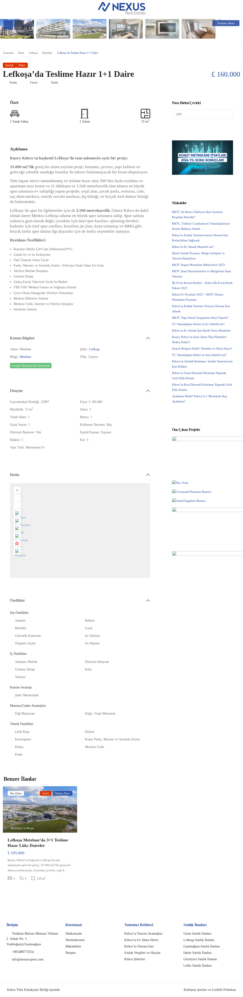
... (66, 870)
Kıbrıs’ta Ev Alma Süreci (141, 940)
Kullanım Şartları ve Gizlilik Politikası (210, 990)
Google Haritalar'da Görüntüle (30, 365)
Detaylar (16, 391)
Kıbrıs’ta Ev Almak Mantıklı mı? (193, 247)
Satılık (9, 65)
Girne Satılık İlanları (197, 933)
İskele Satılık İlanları (197, 953)
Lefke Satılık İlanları (197, 965)
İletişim (70, 953)
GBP (179, 114)
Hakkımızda (73, 933)
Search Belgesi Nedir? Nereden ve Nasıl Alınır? (202, 348)
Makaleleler (73, 946)
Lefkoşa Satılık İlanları (199, 940)
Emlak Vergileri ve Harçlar (142, 953)
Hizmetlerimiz (75, 940)
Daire (21, 53)
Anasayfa (8, 53)
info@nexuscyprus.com (27, 959)
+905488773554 (23, 952)
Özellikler (17, 600)
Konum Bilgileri (22, 338)
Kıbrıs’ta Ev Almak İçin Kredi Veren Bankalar (201, 330)
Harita (14, 475)
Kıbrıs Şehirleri (134, 959)
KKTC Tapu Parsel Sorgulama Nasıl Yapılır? (200, 317)
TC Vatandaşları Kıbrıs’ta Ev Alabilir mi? (198, 324)
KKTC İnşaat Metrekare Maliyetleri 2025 (198, 265)
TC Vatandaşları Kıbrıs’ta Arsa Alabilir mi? (199, 355)
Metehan (47, 53)
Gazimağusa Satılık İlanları (201, 946)
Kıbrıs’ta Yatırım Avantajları (143, 933)
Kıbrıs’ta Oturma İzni (139, 946)
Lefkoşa (33, 53)
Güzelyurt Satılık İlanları (200, 959)
